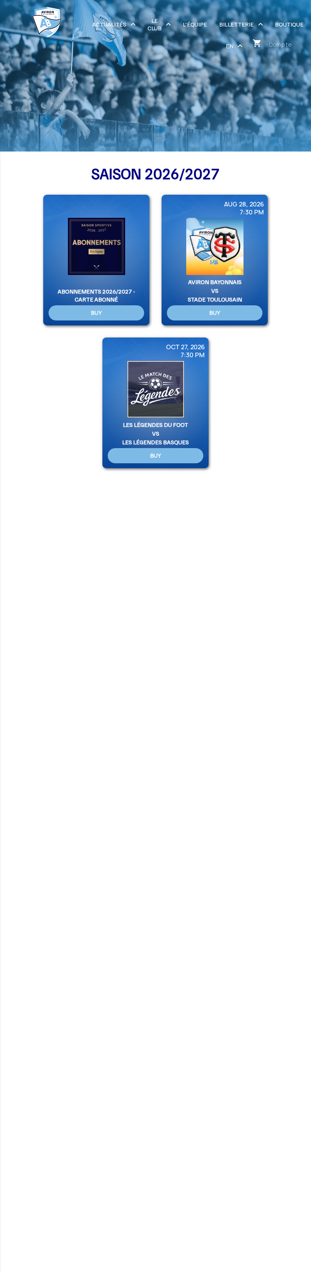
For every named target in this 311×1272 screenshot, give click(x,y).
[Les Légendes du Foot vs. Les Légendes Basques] (155, 403)
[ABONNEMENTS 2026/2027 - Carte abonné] (96, 260)
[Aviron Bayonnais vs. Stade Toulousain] (215, 260)
